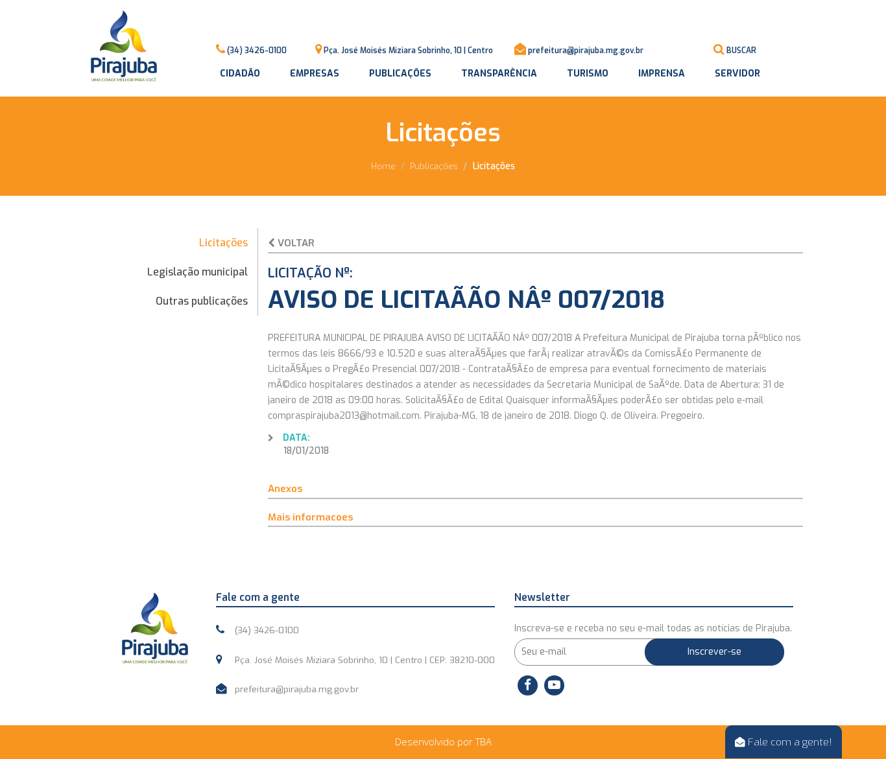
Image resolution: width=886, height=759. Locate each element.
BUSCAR (741, 50)
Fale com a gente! (788, 742)
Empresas (314, 73)
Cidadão (240, 73)
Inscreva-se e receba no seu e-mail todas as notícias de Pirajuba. (653, 628)
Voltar (295, 243)
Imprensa (661, 73)
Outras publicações (202, 301)
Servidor (737, 73)
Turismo (587, 73)
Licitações (223, 243)
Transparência (499, 73)
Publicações (400, 73)
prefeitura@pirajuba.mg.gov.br (585, 50)
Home (383, 166)
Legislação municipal (197, 272)
